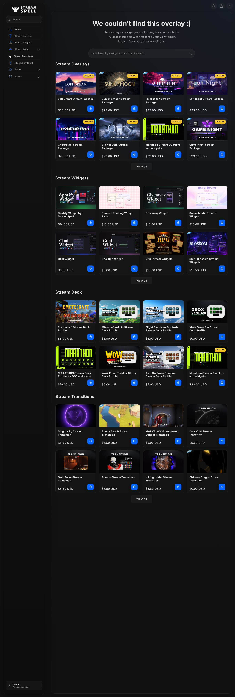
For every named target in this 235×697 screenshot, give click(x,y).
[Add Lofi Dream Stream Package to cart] (90, 108)
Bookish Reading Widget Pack (117, 215)
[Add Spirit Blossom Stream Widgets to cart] (222, 268)
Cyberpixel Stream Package (70, 146)
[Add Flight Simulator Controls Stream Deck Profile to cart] (178, 337)
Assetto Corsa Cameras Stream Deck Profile (161, 375)
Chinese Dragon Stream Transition (204, 479)
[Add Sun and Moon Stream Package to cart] (134, 108)
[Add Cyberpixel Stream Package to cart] (90, 154)
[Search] (190, 53)
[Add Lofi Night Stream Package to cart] (222, 108)
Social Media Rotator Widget (203, 215)
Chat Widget (66, 258)
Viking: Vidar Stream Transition (159, 479)
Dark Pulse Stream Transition (70, 479)
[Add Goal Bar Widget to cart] (134, 268)
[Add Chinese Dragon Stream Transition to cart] (222, 487)
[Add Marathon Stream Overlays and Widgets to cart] (178, 154)
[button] (214, 6)
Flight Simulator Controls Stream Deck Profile (162, 329)
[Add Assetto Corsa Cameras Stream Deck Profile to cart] (178, 382)
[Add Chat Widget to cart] (90, 268)
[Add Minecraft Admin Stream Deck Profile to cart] (134, 337)
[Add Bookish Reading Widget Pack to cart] (134, 223)
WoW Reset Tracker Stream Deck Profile (119, 375)
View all (141, 166)
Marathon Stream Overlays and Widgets (163, 146)
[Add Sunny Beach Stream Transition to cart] (134, 441)
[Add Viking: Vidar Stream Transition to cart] (178, 487)
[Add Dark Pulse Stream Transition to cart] (90, 487)
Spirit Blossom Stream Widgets (203, 260)
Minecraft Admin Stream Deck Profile (117, 329)
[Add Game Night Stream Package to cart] (222, 154)
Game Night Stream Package (202, 146)
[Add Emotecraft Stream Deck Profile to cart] (90, 337)
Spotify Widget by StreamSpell (70, 215)
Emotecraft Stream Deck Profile (74, 329)
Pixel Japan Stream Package (158, 100)
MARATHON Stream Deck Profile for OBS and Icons (74, 375)
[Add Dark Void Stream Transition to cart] (222, 441)
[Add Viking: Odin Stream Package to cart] (134, 154)
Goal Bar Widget (112, 258)
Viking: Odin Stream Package (115, 146)
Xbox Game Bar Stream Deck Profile (204, 329)
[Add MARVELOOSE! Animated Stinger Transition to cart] (178, 441)
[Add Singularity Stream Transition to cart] (90, 441)
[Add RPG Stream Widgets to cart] (178, 268)
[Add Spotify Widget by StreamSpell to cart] (90, 223)
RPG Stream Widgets (159, 258)
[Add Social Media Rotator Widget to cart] (222, 223)
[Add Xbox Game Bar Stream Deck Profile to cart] (222, 337)
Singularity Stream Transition (70, 433)
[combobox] (141, 53)
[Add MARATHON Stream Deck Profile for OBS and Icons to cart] (90, 382)
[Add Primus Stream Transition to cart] (134, 487)
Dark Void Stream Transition (200, 433)
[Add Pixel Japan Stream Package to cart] (178, 108)
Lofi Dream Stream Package (76, 98)
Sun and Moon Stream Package (116, 100)
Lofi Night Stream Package (206, 98)
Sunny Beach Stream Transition (115, 433)
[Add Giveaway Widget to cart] (178, 223)
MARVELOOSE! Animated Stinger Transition (162, 433)
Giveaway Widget (157, 213)
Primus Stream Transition (118, 477)
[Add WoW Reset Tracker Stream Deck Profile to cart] (134, 382)
